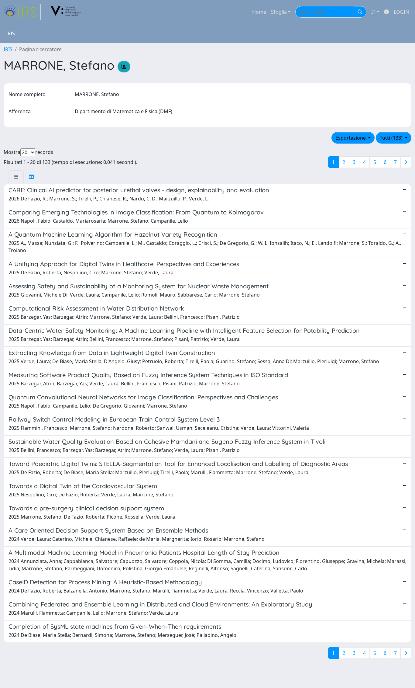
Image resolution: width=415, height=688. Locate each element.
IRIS (8, 49)
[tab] (16, 176)
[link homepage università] (66, 12)
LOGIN (401, 12)
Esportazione (351, 137)
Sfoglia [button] (279, 12)
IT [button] (373, 12)
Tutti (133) (392, 137)
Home (259, 12)
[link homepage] (22, 12)
